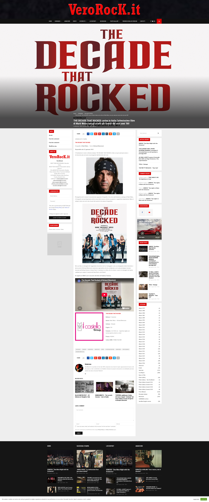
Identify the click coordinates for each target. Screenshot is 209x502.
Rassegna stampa (77, 117)
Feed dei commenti (54, 142)
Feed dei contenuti (54, 139)
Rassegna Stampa (83, 446)
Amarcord (67, 21)
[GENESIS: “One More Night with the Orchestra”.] (143, 249)
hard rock (97, 349)
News (140, 375)
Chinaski (84, 349)
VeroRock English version (130, 21)
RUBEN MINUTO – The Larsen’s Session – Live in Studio (103, 396)
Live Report (93, 21)
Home (50, 21)
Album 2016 (142, 339)
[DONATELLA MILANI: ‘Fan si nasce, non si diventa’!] (149, 458)
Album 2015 (142, 337)
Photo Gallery (114, 21)
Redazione (77, 126)
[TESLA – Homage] (143, 287)
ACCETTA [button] (203, 499)
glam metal (90, 349)
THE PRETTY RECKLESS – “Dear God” (148, 168)
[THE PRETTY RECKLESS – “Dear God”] (143, 296)
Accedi (50, 135)
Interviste (82, 21)
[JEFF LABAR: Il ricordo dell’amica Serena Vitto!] (140, 480)
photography (126, 349)
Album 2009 (142, 325)
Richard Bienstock (80, 351)
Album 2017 (142, 341)
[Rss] (155, 21)
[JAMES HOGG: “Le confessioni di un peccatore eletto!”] (90, 458)
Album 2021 (142, 351)
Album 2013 (142, 332)
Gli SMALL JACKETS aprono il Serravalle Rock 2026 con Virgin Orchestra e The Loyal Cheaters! (149, 159)
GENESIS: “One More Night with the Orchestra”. (154, 248)
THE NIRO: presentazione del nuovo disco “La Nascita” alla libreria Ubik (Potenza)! (94, 479)
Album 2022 (142, 353)
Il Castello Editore (110, 349)
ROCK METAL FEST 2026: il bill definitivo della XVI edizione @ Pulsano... (65, 479)
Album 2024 (142, 358)
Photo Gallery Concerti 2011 (146, 382)
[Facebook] (151, 21)
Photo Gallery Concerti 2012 (146, 384)
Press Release (142, 391)
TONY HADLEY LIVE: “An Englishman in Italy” (149, 178)
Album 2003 (142, 322)
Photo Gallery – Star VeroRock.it (146, 380)
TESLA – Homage (143, 164)
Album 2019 (142, 346)
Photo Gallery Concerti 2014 (146, 387)
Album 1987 (142, 315)
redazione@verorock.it (62, 178)
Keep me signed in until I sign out (59, 214)
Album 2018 (142, 344)
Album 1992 (142, 320)
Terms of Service (109, 429)
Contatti (142, 21)
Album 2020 (142, 349)
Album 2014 (142, 334)
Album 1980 (142, 310)
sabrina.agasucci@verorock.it (59, 182)
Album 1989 (142, 318)
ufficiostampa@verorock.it (59, 180)
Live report (110, 446)
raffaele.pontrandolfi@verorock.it (59, 184)
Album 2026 (142, 363)
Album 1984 (142, 313)
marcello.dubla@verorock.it (59, 185)
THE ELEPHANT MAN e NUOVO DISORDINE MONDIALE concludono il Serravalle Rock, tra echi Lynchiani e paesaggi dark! (148, 151)
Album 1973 (142, 308)
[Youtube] (153, 21)
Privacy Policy (101, 429)
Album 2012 (142, 329)
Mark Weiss (118, 349)
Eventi (75, 21)
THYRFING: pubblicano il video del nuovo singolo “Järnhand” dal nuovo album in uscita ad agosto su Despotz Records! (124, 397)
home (102, 349)
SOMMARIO (57, 21)
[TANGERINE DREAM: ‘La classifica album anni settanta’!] (140, 489)
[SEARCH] (158, 133)
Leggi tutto (196, 499)
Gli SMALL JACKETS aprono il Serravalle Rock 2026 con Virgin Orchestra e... (124, 491)
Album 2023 (142, 356)
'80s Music (78, 349)
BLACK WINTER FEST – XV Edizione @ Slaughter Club (82, 396)
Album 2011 (142, 327)
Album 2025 (142, 360)
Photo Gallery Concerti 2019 (146, 389)
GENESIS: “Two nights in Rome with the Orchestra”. (149, 183)
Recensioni (103, 21)
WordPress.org (52, 146)
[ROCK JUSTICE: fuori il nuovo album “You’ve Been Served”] (51, 490)
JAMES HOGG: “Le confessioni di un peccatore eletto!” (88, 470)
